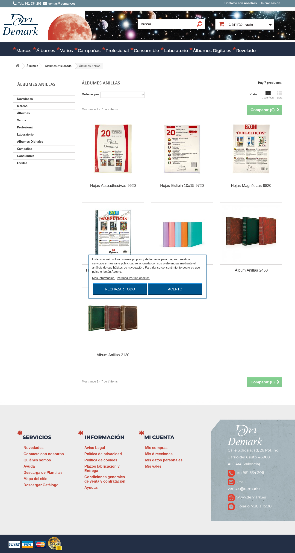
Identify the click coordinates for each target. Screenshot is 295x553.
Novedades (25, 99)
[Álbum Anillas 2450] (251, 233)
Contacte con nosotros (240, 3)
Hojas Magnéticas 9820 (251, 185)
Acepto (175, 289)
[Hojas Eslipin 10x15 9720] (182, 149)
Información (104, 437)
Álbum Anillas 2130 (113, 355)
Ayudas (91, 487)
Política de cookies (100, 460)
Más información (103, 277)
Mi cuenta (159, 437)
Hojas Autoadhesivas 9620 (113, 185)
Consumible (146, 50)
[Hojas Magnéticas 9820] (251, 149)
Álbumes (45, 50)
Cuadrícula (268, 97)
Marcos (23, 50)
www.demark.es (251, 497)
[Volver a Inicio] (17, 66)
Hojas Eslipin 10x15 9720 (182, 185)
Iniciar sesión (270, 3)
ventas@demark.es (245, 488)
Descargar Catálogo (41, 485)
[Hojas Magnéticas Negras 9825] (113, 233)
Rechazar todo (120, 289)
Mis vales (153, 466)
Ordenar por (90, 94)
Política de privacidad (103, 454)
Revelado (246, 50)
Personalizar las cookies (133, 277)
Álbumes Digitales (212, 50)
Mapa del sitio (35, 479)
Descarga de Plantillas (43, 473)
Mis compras (156, 448)
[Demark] (20, 24)
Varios (66, 50)
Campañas (89, 50)
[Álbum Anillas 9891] (182, 233)
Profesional (117, 50)
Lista (279, 97)
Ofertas (22, 163)
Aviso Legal (94, 448)
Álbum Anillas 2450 (251, 270)
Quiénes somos (37, 460)
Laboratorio (176, 50)
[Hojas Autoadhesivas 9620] (113, 149)
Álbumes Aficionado (58, 66)
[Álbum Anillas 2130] (113, 318)
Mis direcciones (159, 454)
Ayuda (29, 466)
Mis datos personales (164, 460)
